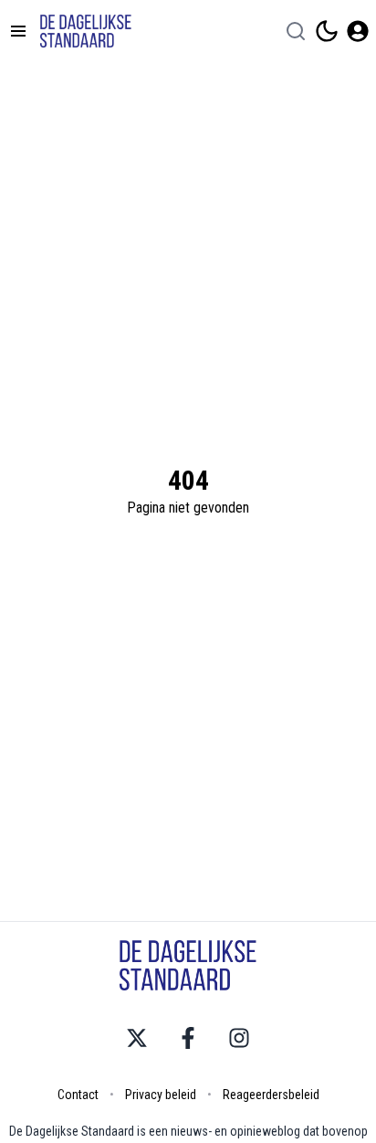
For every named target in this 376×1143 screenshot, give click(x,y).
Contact (78, 1094)
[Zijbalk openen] (18, 31)
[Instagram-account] (239, 1038)
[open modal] (358, 31)
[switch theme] (326, 31)
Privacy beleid (160, 1094)
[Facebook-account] (188, 1038)
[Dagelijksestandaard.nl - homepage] (85, 31)
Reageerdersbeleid (271, 1094)
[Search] (296, 31)
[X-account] (137, 1038)
